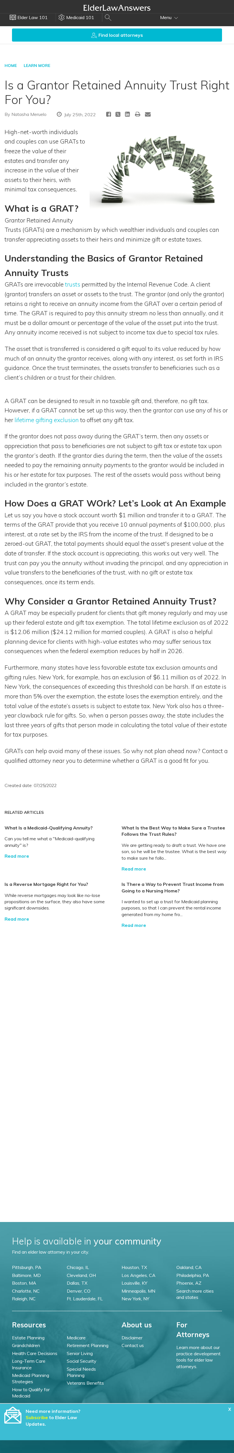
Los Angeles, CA (139, 1275)
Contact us (133, 1345)
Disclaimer (132, 1337)
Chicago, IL (78, 1267)
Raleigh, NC (24, 1298)
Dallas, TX (77, 1283)
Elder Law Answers (117, 8)
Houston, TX (134, 1267)
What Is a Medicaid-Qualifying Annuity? (49, 828)
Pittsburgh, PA (26, 1267)
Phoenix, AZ (188, 1283)
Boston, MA (24, 1283)
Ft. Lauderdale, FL (85, 1298)
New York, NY (135, 1298)
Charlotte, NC (26, 1291)
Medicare (76, 1337)
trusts (72, 284)
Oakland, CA (189, 1267)
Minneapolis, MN (138, 1291)
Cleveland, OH (81, 1275)
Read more (17, 856)
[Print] (138, 114)
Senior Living (80, 1353)
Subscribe (37, 1417)
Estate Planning (28, 1337)
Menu (166, 17)
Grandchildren (26, 1345)
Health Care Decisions (34, 1353)
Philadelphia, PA (192, 1275)
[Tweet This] (118, 115)
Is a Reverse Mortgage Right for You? (46, 884)
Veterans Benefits (85, 1383)
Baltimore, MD (26, 1275)
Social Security (81, 1361)
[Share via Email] (148, 114)
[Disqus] (117, 1000)
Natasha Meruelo (29, 114)
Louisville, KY (134, 1283)
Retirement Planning (87, 1345)
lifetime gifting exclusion (47, 420)
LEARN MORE (37, 65)
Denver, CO (78, 1291)
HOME (11, 65)
